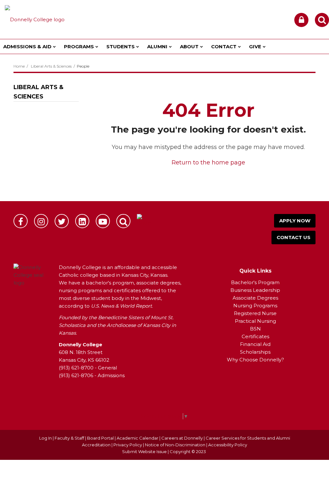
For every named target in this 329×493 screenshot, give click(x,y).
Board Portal (100, 438)
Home (19, 66)
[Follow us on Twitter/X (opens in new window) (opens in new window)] (62, 221)
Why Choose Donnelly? (255, 360)
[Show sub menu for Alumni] (170, 46)
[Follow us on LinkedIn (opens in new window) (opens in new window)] (82, 221)
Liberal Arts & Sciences (51, 66)
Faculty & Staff (69, 438)
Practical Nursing (255, 321)
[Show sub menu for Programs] (96, 46)
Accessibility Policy (227, 444)
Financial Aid (255, 344)
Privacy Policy (127, 444)
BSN (255, 329)
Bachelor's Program (255, 282)
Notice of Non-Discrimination (175, 444)
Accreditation (96, 444)
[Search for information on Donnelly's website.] (123, 221)
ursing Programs (257, 305)
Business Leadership (255, 290)
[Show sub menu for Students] (137, 46)
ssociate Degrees (257, 298)
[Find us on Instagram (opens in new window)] (41, 221)
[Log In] (301, 20)
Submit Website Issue (144, 451)
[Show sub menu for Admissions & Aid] (54, 46)
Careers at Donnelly (182, 438)
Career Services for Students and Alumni (248, 438)
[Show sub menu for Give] (264, 46)
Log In (45, 438)
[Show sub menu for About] (201, 46)
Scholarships (255, 352)
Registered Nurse (255, 313)
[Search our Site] (322, 20)
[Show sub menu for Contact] (239, 46)
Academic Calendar (137, 438)
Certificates (255, 336)
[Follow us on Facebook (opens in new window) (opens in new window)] (20, 221)
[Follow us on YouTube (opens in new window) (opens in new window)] (103, 221)
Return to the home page (208, 162)
